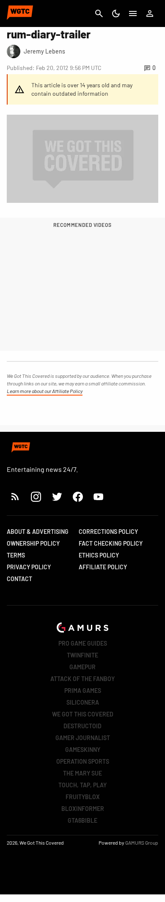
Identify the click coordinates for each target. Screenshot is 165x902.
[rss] (15, 496)
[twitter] (57, 496)
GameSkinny (82, 749)
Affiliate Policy (103, 567)
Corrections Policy (108, 531)
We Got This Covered (82, 714)
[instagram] (35, 496)
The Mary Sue (82, 773)
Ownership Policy (33, 543)
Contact (19, 578)
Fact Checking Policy (111, 543)
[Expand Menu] (132, 13)
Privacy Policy (29, 567)
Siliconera (82, 702)
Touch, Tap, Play (82, 785)
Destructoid (82, 726)
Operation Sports (82, 761)
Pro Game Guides (82, 643)
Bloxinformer (82, 808)
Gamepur (82, 666)
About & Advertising (38, 531)
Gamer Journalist (82, 737)
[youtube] (98, 496)
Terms (16, 555)
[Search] (99, 13)
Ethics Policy (99, 555)
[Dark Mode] (115, 13)
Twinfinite (82, 655)
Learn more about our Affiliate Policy (44, 391)
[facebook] (77, 496)
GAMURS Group (141, 842)
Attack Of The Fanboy (82, 678)
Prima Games (82, 690)
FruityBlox (83, 796)
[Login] (149, 13)
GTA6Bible (82, 820)
